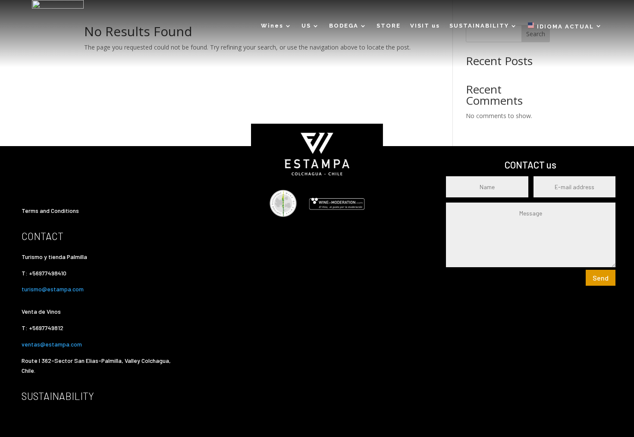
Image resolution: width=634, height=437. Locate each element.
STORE (389, 25)
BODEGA (343, 25)
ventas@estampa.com (52, 344)
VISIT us (425, 25)
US (306, 25)
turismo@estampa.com (53, 289)
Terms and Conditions (50, 210)
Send (601, 278)
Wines (272, 25)
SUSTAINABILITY (479, 25)
